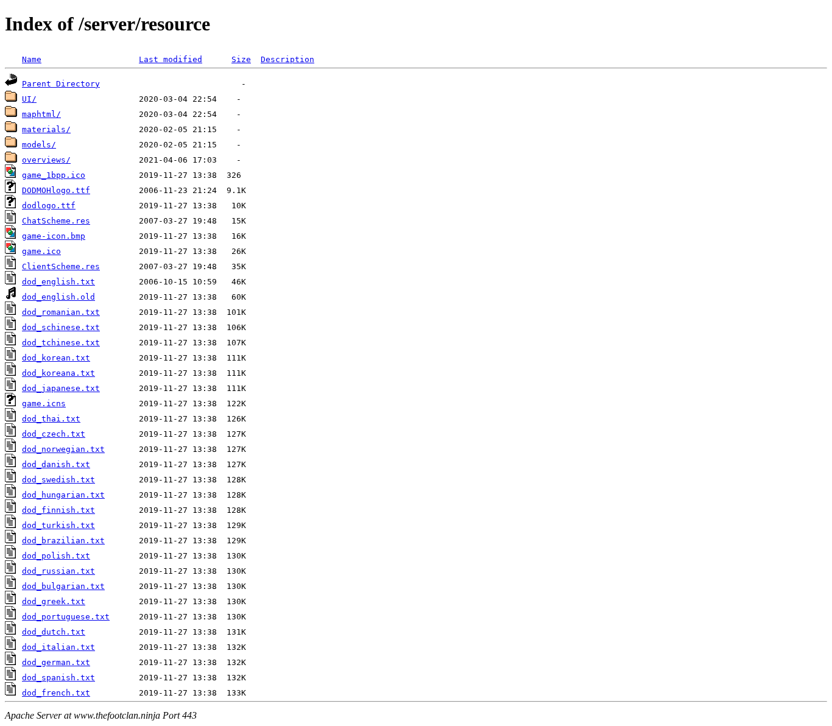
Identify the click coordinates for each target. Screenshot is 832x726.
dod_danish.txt (56, 464)
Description (287, 59)
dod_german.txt (56, 662)
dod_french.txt (56, 692)
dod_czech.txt (53, 434)
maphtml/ (41, 114)
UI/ (29, 99)
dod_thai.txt (51, 418)
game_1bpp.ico (53, 175)
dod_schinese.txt (61, 327)
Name (31, 59)
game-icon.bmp (53, 236)
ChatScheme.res (56, 220)
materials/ (46, 129)
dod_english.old (58, 296)
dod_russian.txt (58, 571)
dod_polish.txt (56, 555)
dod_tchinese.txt (61, 342)
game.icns (44, 403)
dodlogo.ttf (49, 205)
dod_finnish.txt (58, 510)
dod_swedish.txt (58, 479)
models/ (39, 144)
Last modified (170, 59)
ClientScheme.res (61, 266)
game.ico (41, 251)
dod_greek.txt (53, 601)
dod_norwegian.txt (63, 449)
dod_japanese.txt (61, 388)
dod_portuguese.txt (66, 616)
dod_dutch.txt (53, 631)
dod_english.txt (58, 281)
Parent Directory (61, 83)
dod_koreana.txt (58, 373)
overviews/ (46, 159)
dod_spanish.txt (58, 677)
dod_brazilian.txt (63, 540)
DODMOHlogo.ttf (56, 190)
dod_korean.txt (56, 357)
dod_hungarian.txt (63, 494)
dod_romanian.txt (61, 312)
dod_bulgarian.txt (63, 586)
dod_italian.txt (58, 647)
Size (241, 59)
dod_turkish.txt (58, 525)
